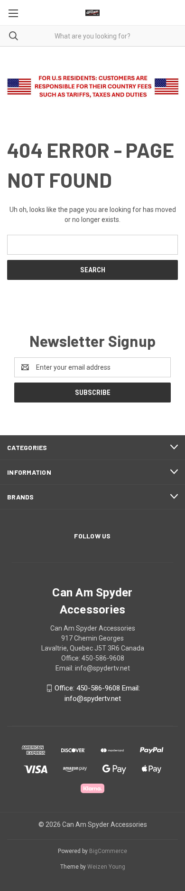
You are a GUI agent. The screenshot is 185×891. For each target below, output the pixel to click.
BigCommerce (108, 851)
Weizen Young (106, 866)
